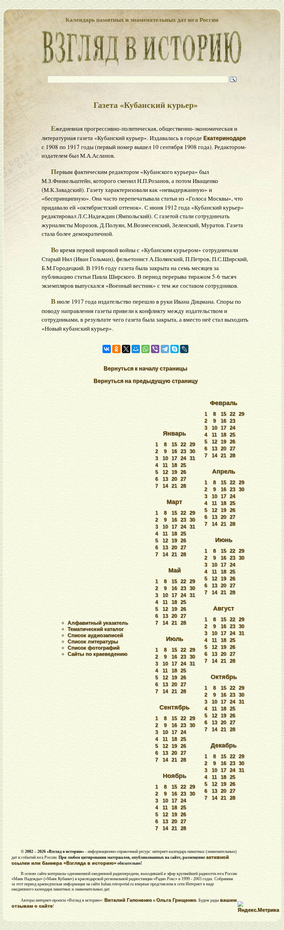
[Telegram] (165, 349)
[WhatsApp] (145, 349)
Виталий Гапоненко (128, 900)
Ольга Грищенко (176, 900)
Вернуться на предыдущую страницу (146, 381)
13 (165, 479)
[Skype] (174, 349)
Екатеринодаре (224, 138)
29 (192, 444)
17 (174, 458)
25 (183, 465)
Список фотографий (93, 648)
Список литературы (93, 641)
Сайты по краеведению (97, 654)
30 (192, 451)
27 (183, 479)
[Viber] (155, 349)
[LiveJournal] (184, 349)
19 (174, 472)
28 (183, 486)
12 (165, 472)
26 (183, 472)
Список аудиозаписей (95, 635)
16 (174, 451)
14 (165, 486)
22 (183, 444)
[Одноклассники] (116, 349)
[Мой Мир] (136, 349)
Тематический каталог (96, 629)
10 (165, 458)
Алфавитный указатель (98, 623)
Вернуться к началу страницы (145, 368)
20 (174, 479)
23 (183, 451)
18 (174, 465)
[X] (126, 349)
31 (192, 458)
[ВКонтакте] (107, 349)
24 (183, 458)
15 (174, 444)
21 (174, 486)
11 (165, 465)
